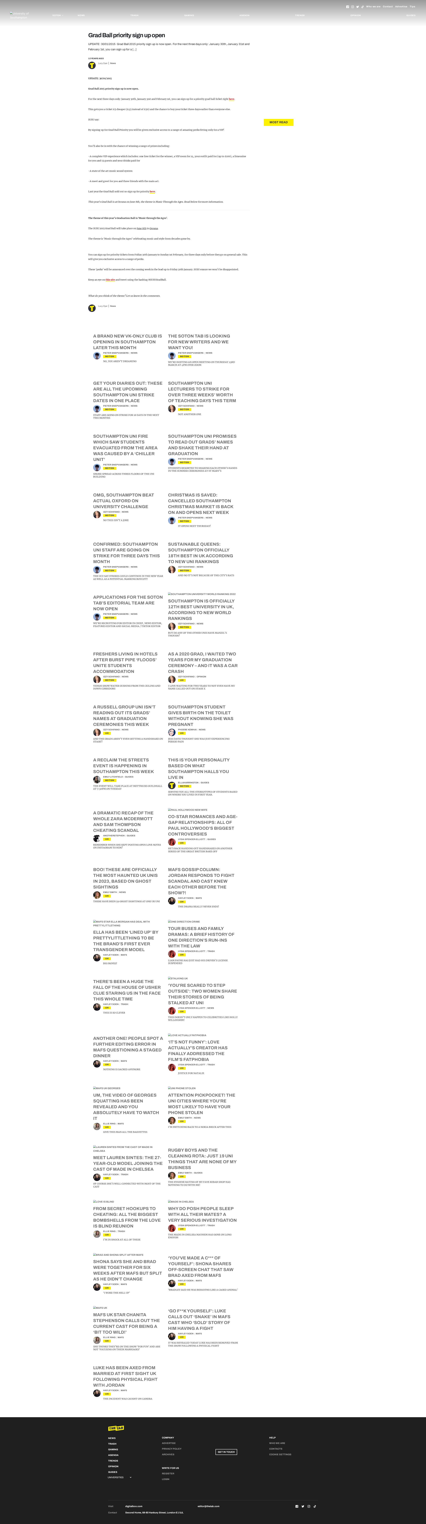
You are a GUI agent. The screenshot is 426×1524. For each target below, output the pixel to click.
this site (110, 279)
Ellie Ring (109, 1124)
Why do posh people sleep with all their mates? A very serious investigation (202, 1214)
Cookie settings (280, 1454)
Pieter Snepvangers (116, 353)
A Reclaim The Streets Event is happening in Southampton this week (123, 766)
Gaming (189, 15)
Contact (388, 6)
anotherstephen (114, 836)
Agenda (244, 15)
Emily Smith (110, 892)
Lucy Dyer (102, 63)
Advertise (401, 6)
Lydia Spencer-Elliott (191, 839)
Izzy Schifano (186, 406)
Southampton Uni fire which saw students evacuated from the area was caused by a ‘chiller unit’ (125, 448)
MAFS (199, 898)
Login (165, 1479)
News (81, 15)
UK (182, 680)
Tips (412, 6)
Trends (300, 15)
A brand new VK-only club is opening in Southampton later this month (127, 342)
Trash (134, 15)
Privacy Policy (172, 1449)
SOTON (109, 356)
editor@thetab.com (208, 1506)
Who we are (373, 6)
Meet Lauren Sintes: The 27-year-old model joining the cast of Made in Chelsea (128, 1163)
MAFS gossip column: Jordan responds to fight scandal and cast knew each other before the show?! (201, 881)
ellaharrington (188, 783)
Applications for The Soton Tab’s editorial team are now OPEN (128, 603)
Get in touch (226, 1452)
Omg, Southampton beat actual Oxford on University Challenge (123, 501)
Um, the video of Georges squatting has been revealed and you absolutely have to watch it (126, 1107)
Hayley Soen (186, 898)
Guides (411, 15)
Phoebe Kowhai (187, 730)
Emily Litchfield (113, 777)
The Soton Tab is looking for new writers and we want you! (199, 342)
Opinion (355, 15)
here (231, 99)
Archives (168, 1454)
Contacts (275, 1449)
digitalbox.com (133, 1506)
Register (168, 1473)
